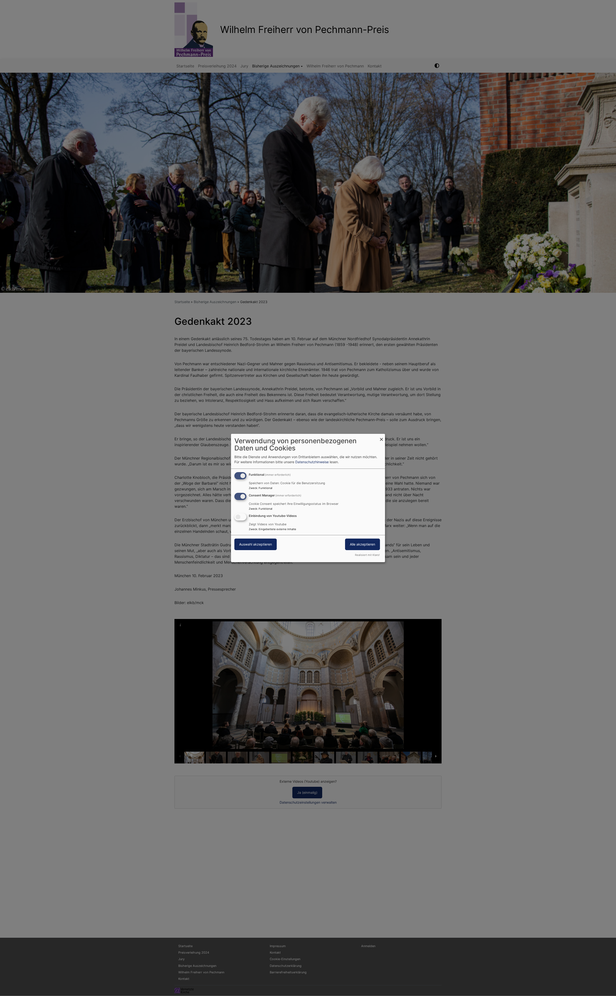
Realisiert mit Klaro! (367, 555)
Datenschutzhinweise (312, 462)
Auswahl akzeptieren (255, 544)
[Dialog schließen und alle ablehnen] (381, 437)
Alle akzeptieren (362, 544)
